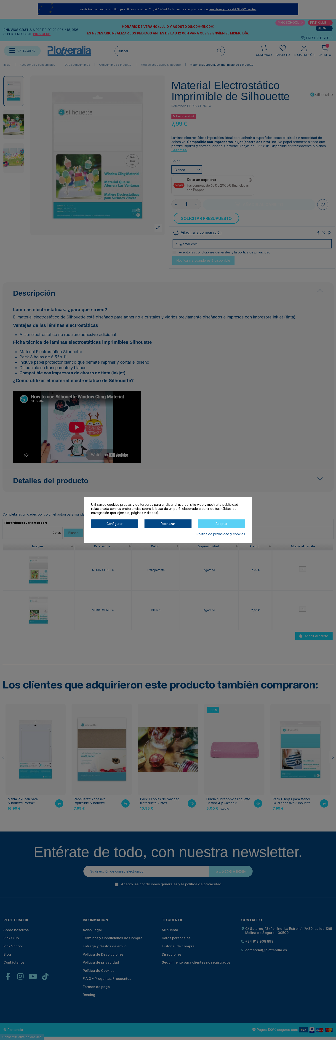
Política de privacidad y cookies (221, 534)
